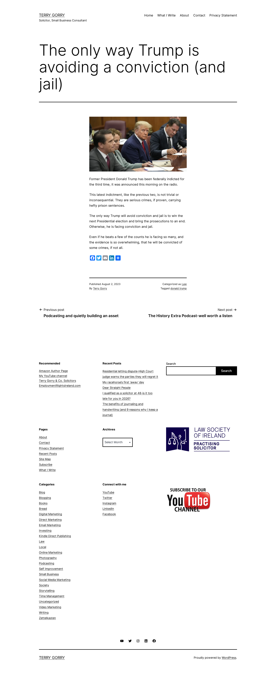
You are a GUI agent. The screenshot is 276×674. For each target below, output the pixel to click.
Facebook (109, 514)
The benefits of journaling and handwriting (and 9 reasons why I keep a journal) (130, 409)
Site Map (45, 459)
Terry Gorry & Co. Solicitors (57, 380)
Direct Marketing (50, 519)
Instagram (109, 503)
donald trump (178, 288)
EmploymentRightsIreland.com (60, 385)
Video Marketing (50, 607)
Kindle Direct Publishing (55, 536)
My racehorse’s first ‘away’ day (123, 382)
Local (42, 547)
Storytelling (46, 590)
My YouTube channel (53, 376)
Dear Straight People (116, 387)
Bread (43, 508)
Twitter (107, 497)
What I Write (166, 15)
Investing (45, 530)
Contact (199, 15)
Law (184, 284)
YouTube (108, 492)
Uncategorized (49, 601)
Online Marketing (50, 552)
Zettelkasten (47, 618)
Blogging (45, 497)
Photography (48, 558)
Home (148, 15)
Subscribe (45, 464)
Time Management (51, 596)
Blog (42, 492)
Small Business (49, 574)
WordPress (229, 657)
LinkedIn (108, 508)
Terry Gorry (52, 15)
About (184, 15)
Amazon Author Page (53, 371)
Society (44, 585)
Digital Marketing (50, 514)
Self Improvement (51, 568)
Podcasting (46, 563)
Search (171, 363)
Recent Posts (48, 453)
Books (43, 503)
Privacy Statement (223, 15)
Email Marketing (50, 525)
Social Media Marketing (54, 579)
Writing (44, 612)
